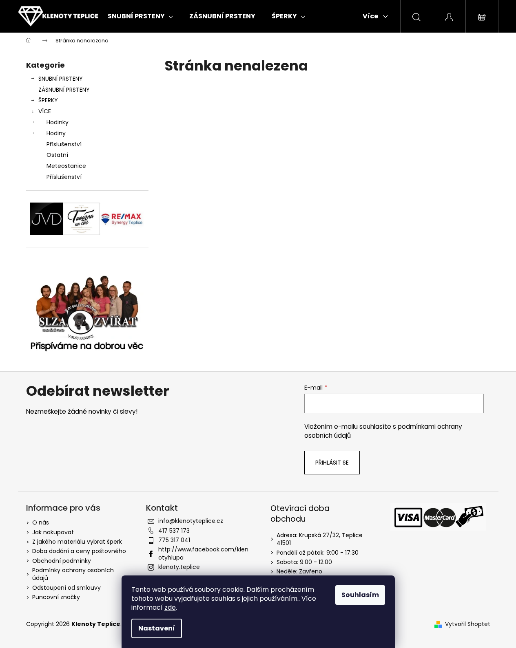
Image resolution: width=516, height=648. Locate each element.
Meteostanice (66, 166)
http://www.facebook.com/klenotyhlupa (203, 553)
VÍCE (44, 111)
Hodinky (58, 122)
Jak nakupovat (53, 532)
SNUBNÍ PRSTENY (60, 79)
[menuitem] (140, 16)
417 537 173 (174, 531)
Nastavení (156, 628)
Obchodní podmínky (61, 561)
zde (170, 607)
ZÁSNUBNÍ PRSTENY (64, 90)
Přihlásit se (332, 462)
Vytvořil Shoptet (467, 624)
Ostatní (57, 155)
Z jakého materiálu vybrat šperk (77, 542)
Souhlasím (360, 595)
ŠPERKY (48, 100)
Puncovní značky (56, 597)
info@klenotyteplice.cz (190, 521)
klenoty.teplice (179, 567)
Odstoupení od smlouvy (66, 588)
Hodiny (56, 133)
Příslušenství (64, 144)
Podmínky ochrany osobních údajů (73, 574)
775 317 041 (174, 540)
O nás (40, 522)
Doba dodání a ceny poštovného (79, 551)
